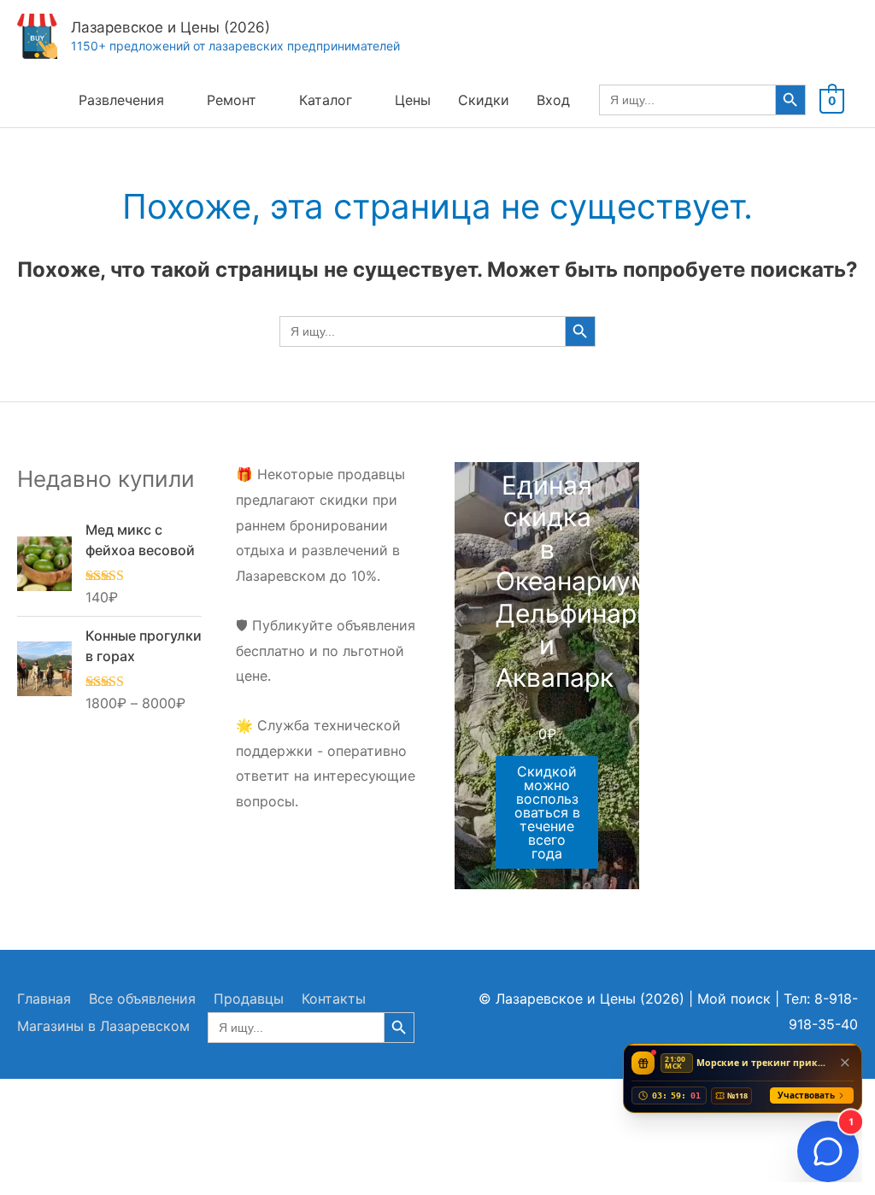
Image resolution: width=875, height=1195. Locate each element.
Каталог (325, 99)
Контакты (334, 998)
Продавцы (249, 998)
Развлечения (121, 99)
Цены (413, 99)
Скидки (483, 99)
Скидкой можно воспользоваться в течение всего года (547, 812)
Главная (44, 998)
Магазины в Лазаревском (103, 1025)
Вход (553, 99)
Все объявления (142, 998)
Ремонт (231, 99)
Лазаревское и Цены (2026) (170, 27)
